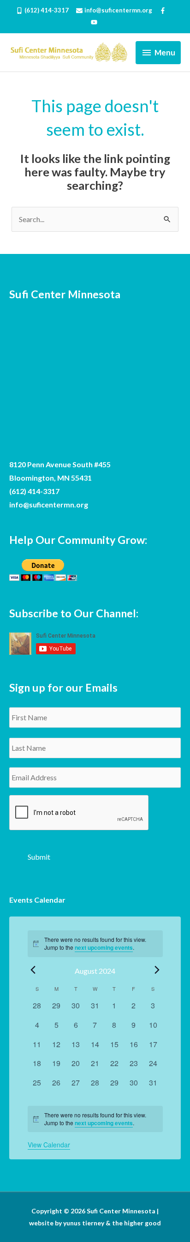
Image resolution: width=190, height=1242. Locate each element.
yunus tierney (83, 1223)
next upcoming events (104, 947)
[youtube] (95, 22)
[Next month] (157, 970)
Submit (39, 856)
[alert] (95, 1119)
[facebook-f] (167, 10)
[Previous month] (33, 970)
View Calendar (49, 1144)
